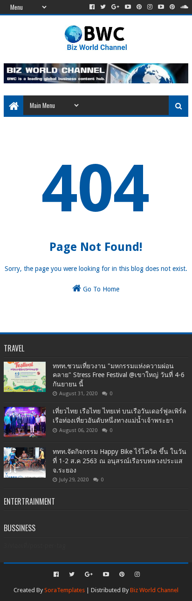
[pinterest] (139, 7)
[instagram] (149, 7)
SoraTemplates (64, 590)
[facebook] (92, 7)
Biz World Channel (154, 590)
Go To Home (100, 289)
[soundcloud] (183, 7)
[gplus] (115, 7)
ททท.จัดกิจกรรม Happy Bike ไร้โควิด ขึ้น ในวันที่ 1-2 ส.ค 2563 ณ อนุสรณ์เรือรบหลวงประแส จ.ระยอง (119, 460)
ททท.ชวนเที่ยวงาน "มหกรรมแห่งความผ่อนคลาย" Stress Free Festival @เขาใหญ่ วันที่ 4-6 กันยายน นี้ (119, 375)
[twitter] (103, 7)
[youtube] (128, 7)
